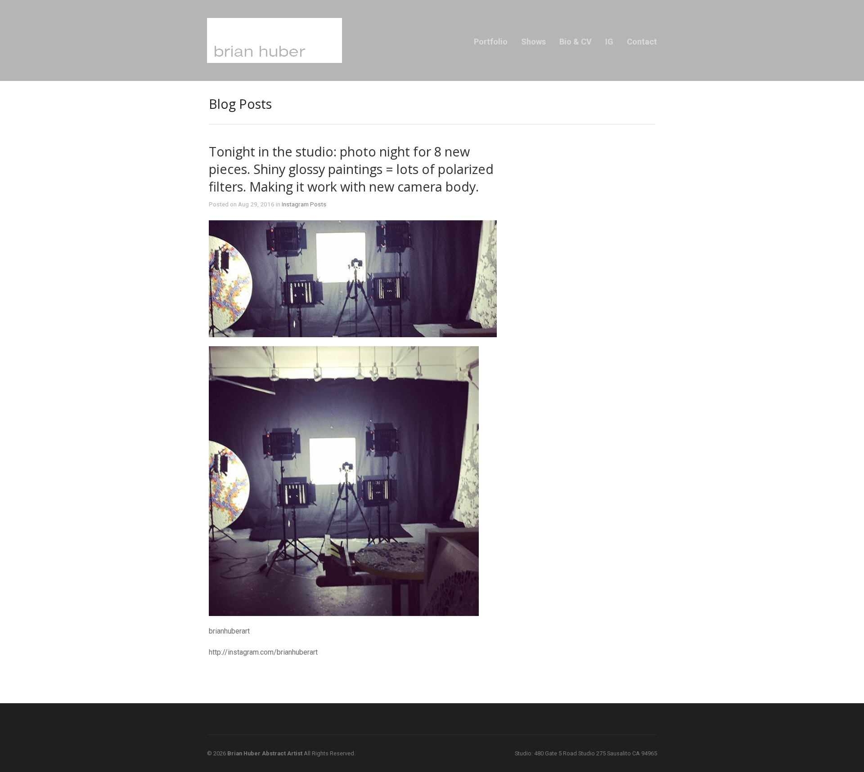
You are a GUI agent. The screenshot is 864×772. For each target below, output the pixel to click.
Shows (533, 41)
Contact (642, 41)
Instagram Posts (304, 204)
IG (609, 41)
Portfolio (491, 41)
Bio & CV (575, 41)
